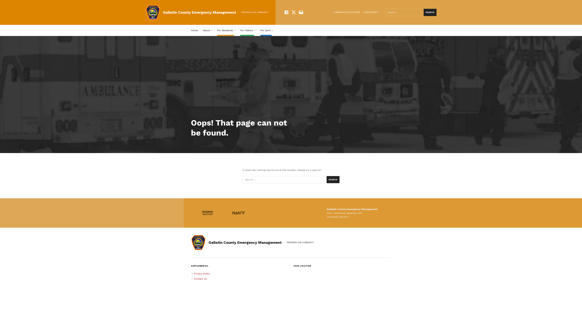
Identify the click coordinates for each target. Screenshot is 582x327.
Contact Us (200, 278)
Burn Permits (371, 12)
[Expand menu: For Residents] (234, 30)
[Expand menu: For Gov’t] (272, 30)
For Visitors (246, 30)
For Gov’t (265, 30)
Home (194, 30)
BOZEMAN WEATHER (223, 213)
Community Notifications (347, 12)
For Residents (225, 30)
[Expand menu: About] (211, 30)
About (206, 30)
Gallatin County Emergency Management (199, 12)
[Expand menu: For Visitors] (255, 30)
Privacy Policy (202, 273)
